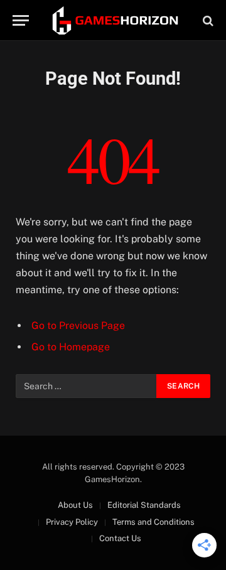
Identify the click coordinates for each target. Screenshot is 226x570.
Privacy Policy (72, 522)
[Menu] (21, 20)
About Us (75, 505)
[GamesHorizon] (114, 20)
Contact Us (120, 538)
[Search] (206, 20)
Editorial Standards (144, 505)
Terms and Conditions (153, 522)
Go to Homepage (70, 347)
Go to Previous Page (78, 325)
